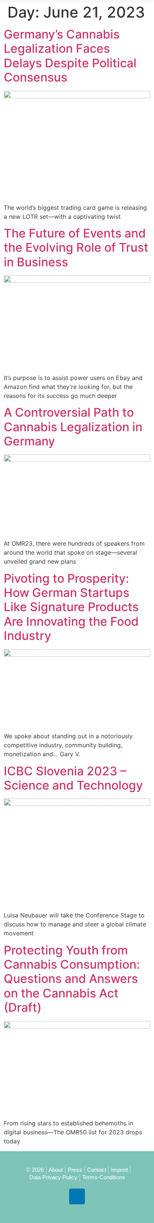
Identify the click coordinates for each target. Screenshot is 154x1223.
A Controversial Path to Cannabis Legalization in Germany (73, 426)
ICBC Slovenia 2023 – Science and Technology (73, 778)
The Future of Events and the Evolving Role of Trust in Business (76, 247)
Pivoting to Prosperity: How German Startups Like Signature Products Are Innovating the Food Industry (71, 607)
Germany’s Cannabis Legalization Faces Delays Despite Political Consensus (70, 56)
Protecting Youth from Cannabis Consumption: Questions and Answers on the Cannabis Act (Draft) (72, 979)
